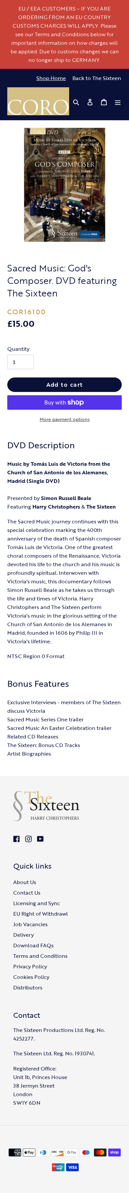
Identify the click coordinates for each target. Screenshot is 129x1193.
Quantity (18, 349)
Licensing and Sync (36, 903)
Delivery (23, 935)
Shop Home (51, 78)
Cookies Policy (31, 977)
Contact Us (26, 893)
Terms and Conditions (40, 956)
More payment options (65, 419)
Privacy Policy (30, 966)
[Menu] (118, 101)
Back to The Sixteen (96, 78)
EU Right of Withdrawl (40, 914)
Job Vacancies (30, 924)
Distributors (27, 987)
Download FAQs (33, 945)
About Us (24, 882)
